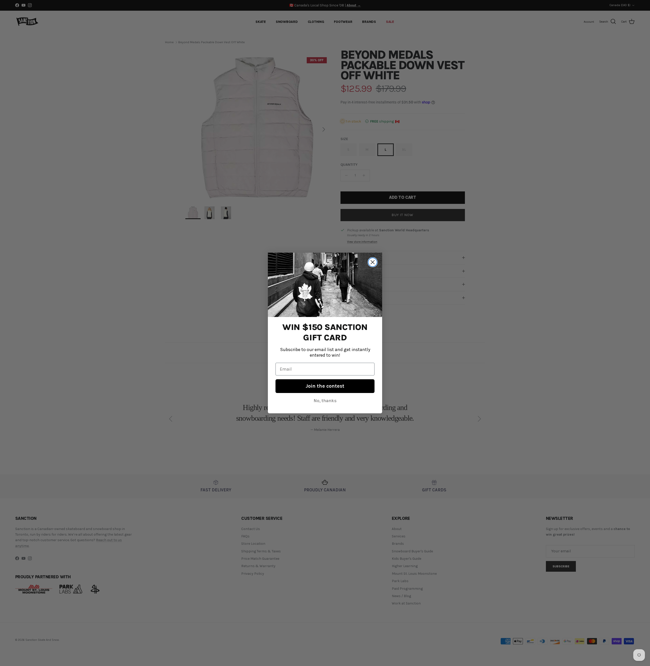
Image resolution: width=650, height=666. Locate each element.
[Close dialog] (372, 262)
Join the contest (325, 386)
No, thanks (325, 400)
